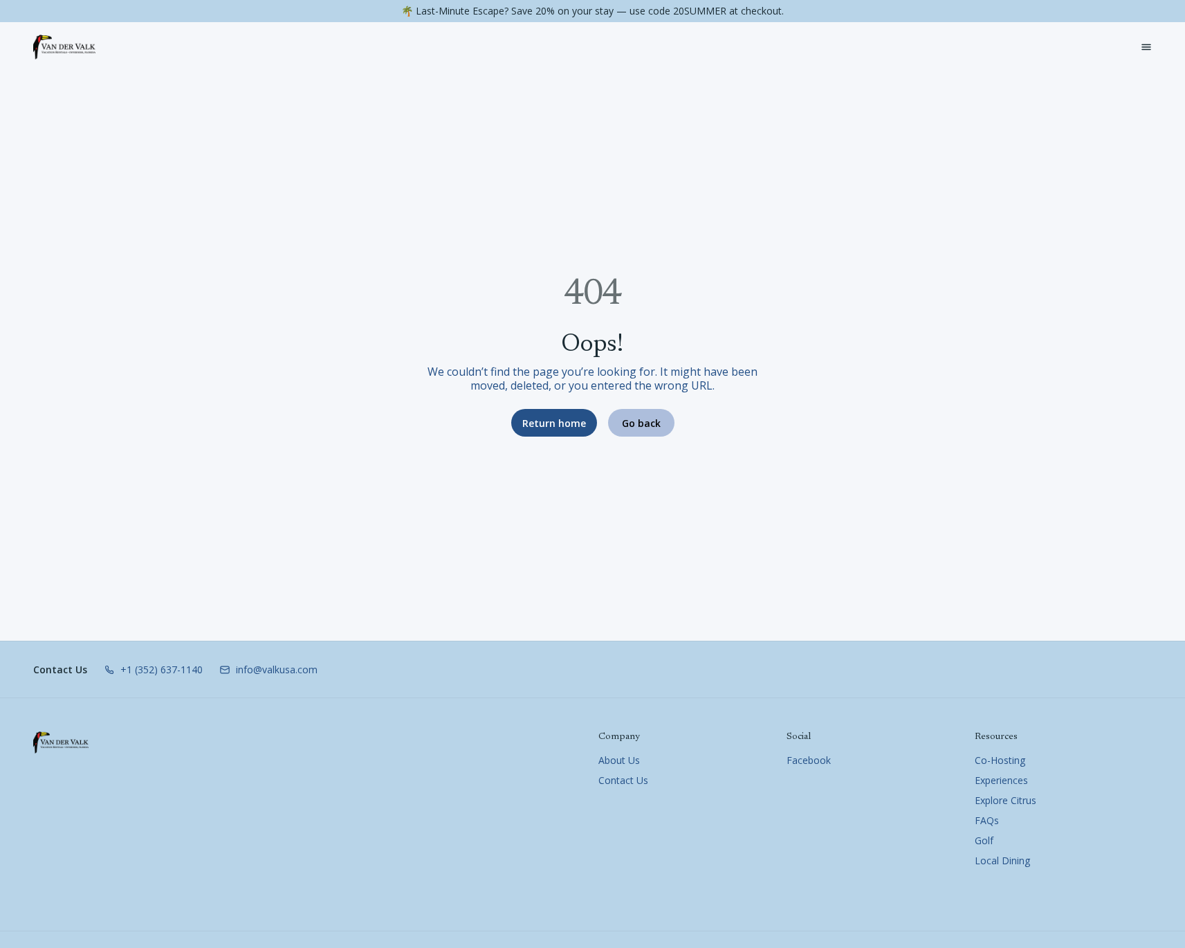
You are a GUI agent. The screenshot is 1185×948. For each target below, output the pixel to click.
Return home (554, 423)
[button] (153, 669)
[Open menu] (1146, 47)
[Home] (61, 742)
